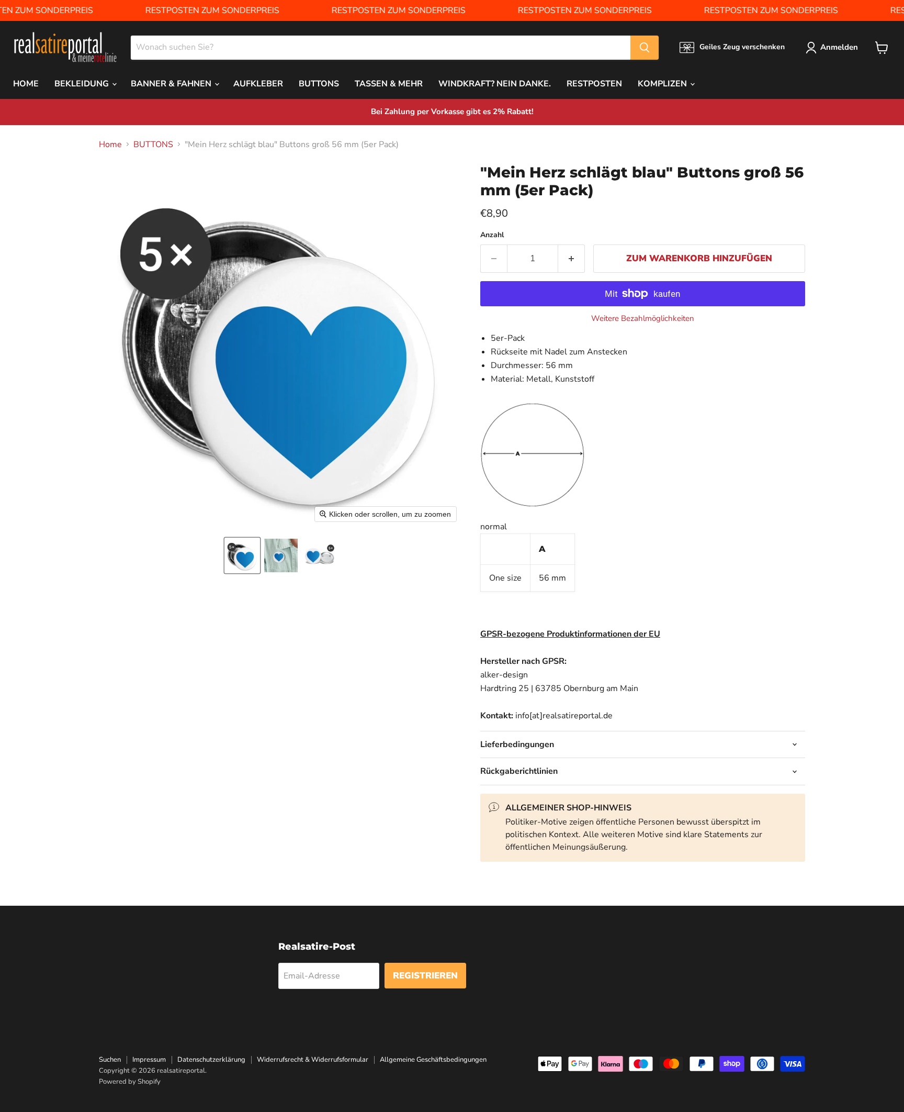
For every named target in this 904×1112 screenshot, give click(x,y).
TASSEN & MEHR (389, 84)
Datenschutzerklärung (211, 1059)
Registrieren (425, 976)
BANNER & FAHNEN (172, 84)
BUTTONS (319, 84)
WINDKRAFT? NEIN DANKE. (494, 84)
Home (110, 144)
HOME (26, 84)
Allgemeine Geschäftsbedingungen (433, 1059)
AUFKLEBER (258, 84)
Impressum (149, 1059)
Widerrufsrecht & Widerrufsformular (312, 1059)
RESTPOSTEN (594, 84)
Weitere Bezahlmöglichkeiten (642, 318)
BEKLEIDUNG (82, 84)
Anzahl (492, 235)
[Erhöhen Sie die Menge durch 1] (571, 258)
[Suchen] (644, 48)
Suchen (110, 1059)
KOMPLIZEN (663, 84)
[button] (242, 555)
